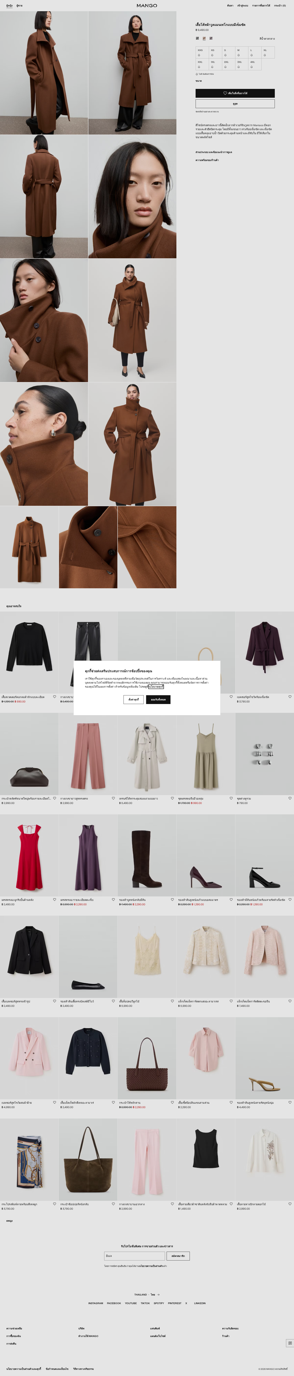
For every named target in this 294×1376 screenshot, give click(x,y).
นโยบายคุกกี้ (156, 686)
